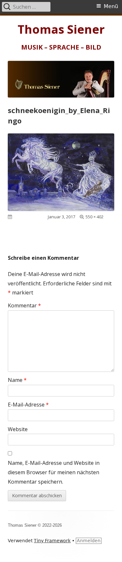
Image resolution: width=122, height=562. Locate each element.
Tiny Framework (52, 540)
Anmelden (89, 540)
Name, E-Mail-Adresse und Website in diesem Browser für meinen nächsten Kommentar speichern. (54, 472)
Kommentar (24, 305)
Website (18, 429)
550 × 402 (94, 217)
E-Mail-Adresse (28, 404)
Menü (111, 6)
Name (17, 380)
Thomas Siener (61, 29)
